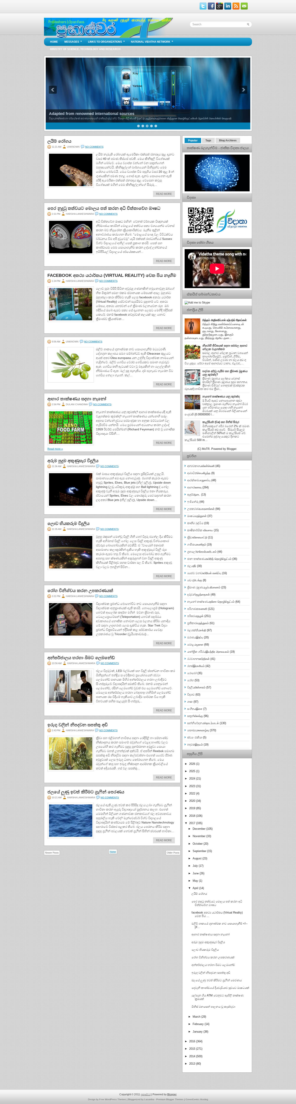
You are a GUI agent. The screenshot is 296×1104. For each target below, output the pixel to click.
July (196, 865)
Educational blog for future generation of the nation (96, 113)
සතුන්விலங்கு (195, 716)
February (199, 1024)
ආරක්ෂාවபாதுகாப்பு (198, 480)
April (196, 888)
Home (54, 41)
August (197, 858)
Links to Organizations (106, 41)
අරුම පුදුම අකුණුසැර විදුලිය (72, 460)
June (196, 873)
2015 (192, 1048)
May (196, 880)
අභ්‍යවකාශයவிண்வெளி (201, 466)
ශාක (190, 701)
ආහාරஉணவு (194, 487)
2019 (192, 808)
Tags (208, 140)
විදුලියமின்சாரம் (196, 687)
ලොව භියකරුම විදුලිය (68, 523)
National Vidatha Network (152, 41)
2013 (192, 1063)
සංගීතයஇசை (194, 708)
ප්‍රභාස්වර (146, 1094)
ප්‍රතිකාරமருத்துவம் (198, 623)
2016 (192, 1041)
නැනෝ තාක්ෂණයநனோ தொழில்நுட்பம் (210, 601)
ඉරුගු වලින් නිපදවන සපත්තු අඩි (77, 725)
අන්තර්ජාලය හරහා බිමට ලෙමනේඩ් (81, 657)
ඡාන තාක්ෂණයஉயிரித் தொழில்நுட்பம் (209, 558)
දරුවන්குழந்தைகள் (198, 594)
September (200, 851)
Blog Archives (228, 140)
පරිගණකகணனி (197, 608)
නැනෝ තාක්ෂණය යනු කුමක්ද (221, 396)
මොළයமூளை (195, 644)
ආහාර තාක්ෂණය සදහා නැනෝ (76, 399)
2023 (192, 786)
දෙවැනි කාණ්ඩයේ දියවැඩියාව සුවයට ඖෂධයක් (220, 987)
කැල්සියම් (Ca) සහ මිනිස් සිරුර (220, 422)
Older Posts (173, 852)
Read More (164, 193)
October (198, 843)
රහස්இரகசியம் (196, 666)
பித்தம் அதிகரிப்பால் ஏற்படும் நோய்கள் (224, 320)
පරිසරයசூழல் (195, 616)
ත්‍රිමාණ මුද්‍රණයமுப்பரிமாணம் (203, 587)
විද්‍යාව (191, 694)
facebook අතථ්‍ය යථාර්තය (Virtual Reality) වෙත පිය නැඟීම (111, 275)
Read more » (55, 448)
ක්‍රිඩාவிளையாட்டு (197, 537)
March (197, 1016)
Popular (193, 140)
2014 (192, 1056)
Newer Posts (52, 852)
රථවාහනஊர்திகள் (198, 658)
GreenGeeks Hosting (196, 1099)
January (198, 1031)
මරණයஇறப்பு (195, 637)
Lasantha (149, 1099)
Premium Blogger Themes (170, 1099)
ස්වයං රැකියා (194, 737)
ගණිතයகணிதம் (196, 544)
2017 (192, 823)
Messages (73, 41)
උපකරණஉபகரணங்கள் (201, 508)
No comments (94, 146)
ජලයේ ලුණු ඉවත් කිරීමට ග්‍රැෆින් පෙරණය (85, 792)
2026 (192, 763)
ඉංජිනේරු (192, 501)
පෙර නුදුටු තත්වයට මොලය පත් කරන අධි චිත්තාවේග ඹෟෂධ (103, 208)
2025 (192, 771)
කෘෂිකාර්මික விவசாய (200, 530)
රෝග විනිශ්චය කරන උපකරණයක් (80, 590)
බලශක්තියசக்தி (196, 630)
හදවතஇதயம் (195, 744)
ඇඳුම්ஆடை (193, 494)
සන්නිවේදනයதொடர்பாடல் (203, 723)
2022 (192, 793)
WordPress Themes (115, 1099)
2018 (192, 815)
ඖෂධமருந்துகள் (197, 516)
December (199, 828)
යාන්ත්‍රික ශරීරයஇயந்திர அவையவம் (208, 651)
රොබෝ (192, 673)
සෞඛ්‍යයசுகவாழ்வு (198, 730)
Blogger (231, 448)
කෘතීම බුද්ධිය (195, 523)
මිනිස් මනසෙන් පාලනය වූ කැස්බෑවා (213, 1006)
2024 (192, 778)
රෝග (190, 680)
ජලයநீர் (191, 566)
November (199, 836)
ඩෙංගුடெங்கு (194, 580)
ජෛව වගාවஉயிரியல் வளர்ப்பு (204, 573)
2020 (192, 800)
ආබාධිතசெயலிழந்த (198, 473)
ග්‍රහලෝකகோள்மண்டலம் (201, 551)
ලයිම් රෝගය (59, 141)
